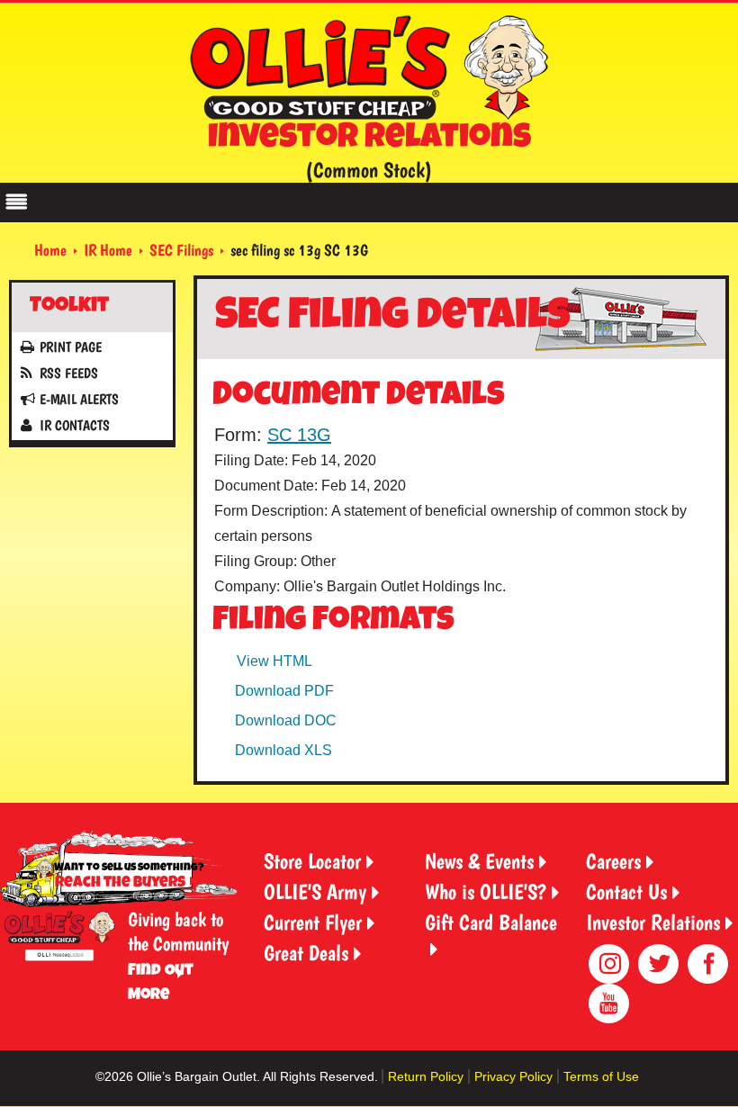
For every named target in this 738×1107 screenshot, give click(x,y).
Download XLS (283, 750)
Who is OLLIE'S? (485, 891)
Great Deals (306, 953)
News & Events (479, 861)
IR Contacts (75, 425)
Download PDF (284, 690)
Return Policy (426, 1076)
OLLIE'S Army (315, 891)
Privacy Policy (513, 1076)
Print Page (71, 347)
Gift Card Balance (491, 922)
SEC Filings (181, 249)
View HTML (274, 661)
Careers (613, 861)
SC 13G (299, 435)
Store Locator (312, 861)
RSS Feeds (69, 373)
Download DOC (286, 720)
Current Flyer (313, 922)
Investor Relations (653, 922)
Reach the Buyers (120, 883)
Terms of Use (601, 1076)
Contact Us (626, 891)
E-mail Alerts (79, 399)
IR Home (108, 249)
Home (50, 249)
